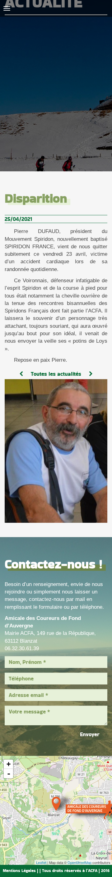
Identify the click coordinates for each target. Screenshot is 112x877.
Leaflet (41, 862)
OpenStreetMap (79, 862)
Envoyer (90, 734)
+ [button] (9, 764)
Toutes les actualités (56, 374)
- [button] (9, 773)
